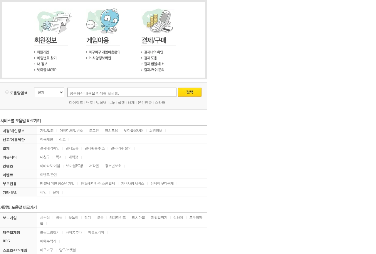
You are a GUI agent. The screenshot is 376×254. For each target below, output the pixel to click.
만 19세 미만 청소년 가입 (57, 183)
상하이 (178, 217)
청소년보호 (113, 166)
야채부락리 (48, 241)
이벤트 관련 (48, 175)
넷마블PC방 (74, 166)
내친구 (45, 157)
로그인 (94, 130)
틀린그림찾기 (49, 232)
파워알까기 (159, 217)
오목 (100, 217)
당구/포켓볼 (67, 250)
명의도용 (111, 130)
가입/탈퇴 (46, 130)
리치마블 (138, 217)
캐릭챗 (73, 157)
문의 (56, 192)
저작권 (94, 166)
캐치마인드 (118, 217)
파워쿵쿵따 (74, 232)
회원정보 (155, 130)
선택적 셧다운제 (162, 183)
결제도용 (72, 148)
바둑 (59, 217)
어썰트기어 (96, 232)
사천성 (45, 217)
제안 (43, 192)
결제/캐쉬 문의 (121, 148)
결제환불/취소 (95, 148)
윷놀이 (73, 217)
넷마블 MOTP (133, 130)
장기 (87, 217)
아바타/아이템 (50, 166)
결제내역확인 (49, 148)
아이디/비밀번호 (71, 130)
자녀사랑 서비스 (132, 183)
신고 (62, 139)
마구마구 (46, 250)
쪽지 (59, 157)
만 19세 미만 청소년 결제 (97, 183)
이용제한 (46, 139)
